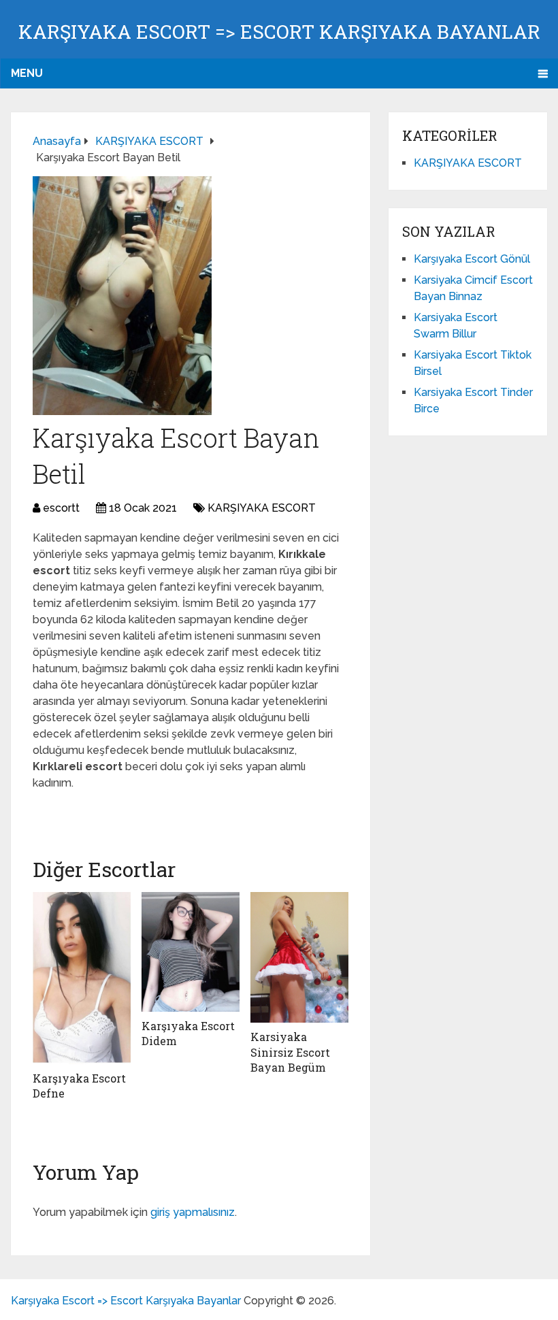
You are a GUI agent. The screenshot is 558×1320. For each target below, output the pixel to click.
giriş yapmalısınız (192, 1212)
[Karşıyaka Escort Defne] (82, 978)
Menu (27, 73)
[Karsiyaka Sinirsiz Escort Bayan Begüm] (299, 957)
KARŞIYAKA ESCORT (262, 507)
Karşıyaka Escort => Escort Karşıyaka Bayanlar (279, 31)
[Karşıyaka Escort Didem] (191, 951)
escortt (61, 507)
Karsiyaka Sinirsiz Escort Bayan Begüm (290, 1051)
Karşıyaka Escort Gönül (472, 258)
